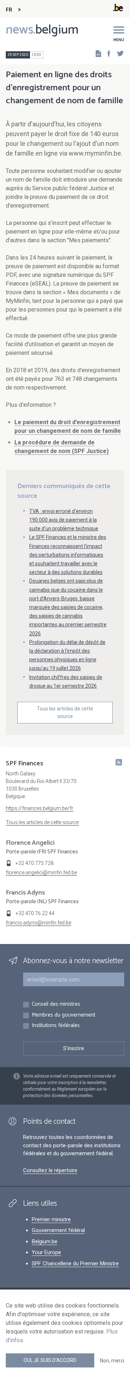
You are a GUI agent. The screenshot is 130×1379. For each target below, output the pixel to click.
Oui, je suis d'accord (50, 1360)
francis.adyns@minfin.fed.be (38, 923)
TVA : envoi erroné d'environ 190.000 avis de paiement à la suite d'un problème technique (63, 519)
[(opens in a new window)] (106, 53)
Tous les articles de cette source (65, 712)
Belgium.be (44, 1241)
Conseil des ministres (56, 1004)
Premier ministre (51, 1219)
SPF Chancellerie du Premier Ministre (75, 1263)
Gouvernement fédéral (58, 1230)
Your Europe (46, 1252)
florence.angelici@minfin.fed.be (41, 872)
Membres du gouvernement (63, 1015)
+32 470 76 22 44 (35, 913)
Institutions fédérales (56, 1026)
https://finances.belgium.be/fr (39, 808)
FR (9, 10)
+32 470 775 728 (34, 863)
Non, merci (112, 1360)
